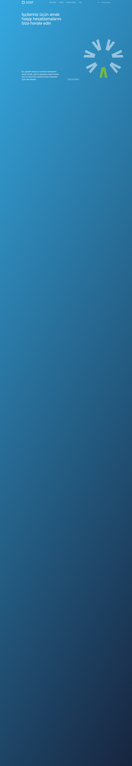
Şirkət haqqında (52, 2)
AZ (98, 2)
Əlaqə (80, 2)
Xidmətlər (61, 2)
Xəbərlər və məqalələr (71, 2)
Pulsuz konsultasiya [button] (73, 79)
